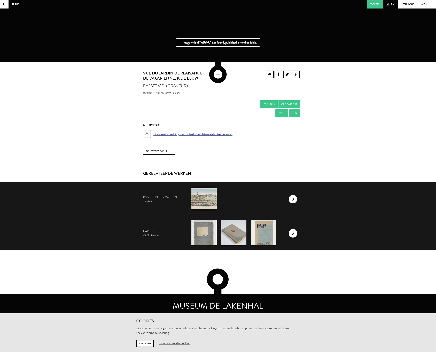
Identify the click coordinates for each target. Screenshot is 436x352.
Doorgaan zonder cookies (174, 343)
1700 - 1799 (269, 104)
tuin (294, 113)
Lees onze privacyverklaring (152, 333)
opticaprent (289, 104)
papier (281, 113)
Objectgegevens (156, 151)
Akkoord (145, 343)
